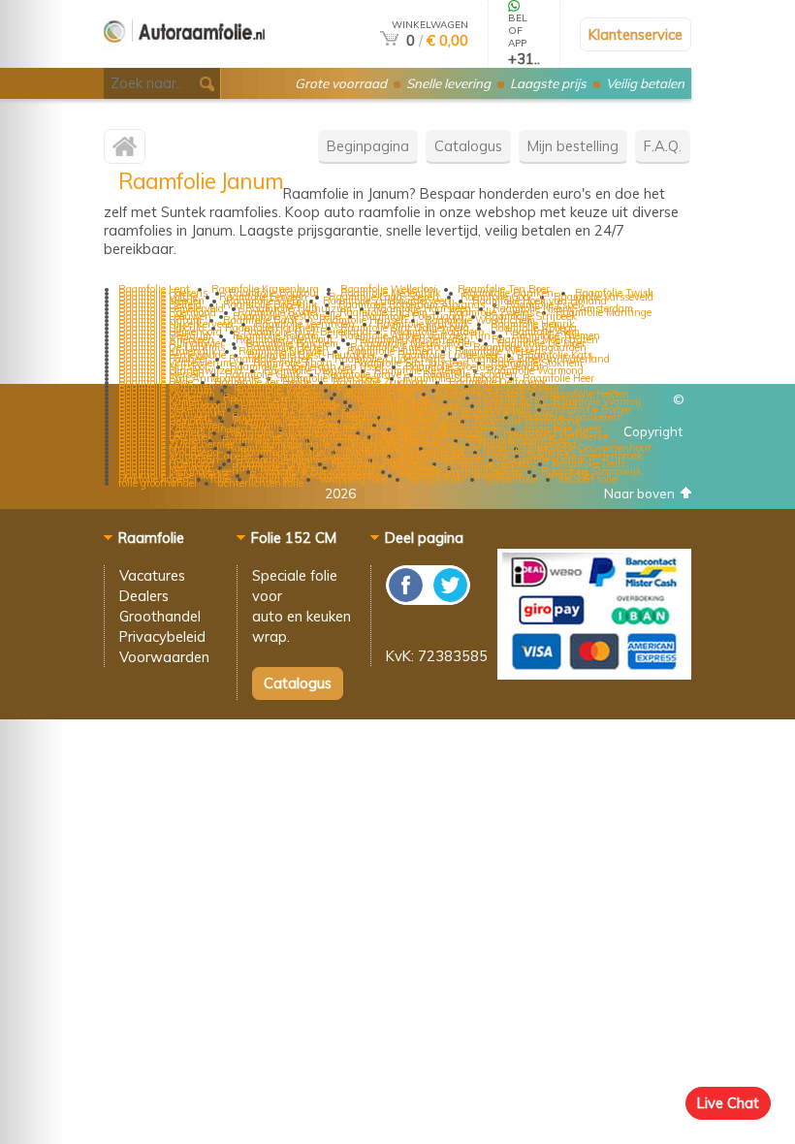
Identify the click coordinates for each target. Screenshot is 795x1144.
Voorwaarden (164, 657)
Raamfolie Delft (588, 463)
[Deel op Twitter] (449, 599)
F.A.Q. (663, 146)
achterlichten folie (260, 483)
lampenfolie (511, 479)
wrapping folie (354, 479)
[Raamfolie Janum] (124, 151)
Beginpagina (368, 146)
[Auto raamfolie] (184, 59)
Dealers (144, 596)
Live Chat (728, 1103)
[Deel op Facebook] (407, 599)
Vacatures (152, 575)
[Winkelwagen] (389, 40)
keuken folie (588, 479)
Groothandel (160, 616)
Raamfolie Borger (591, 409)
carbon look (435, 479)
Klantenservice (635, 34)
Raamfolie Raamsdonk (527, 421)
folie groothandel (157, 483)
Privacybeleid (162, 636)
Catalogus (468, 146)
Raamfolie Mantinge (604, 312)
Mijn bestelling (573, 146)
